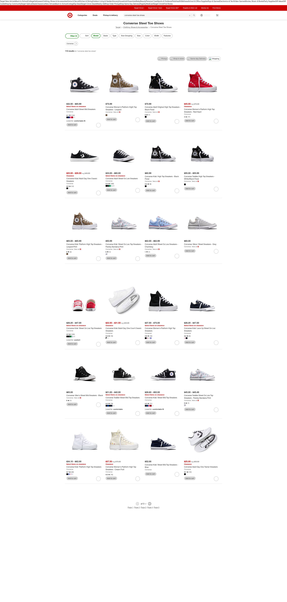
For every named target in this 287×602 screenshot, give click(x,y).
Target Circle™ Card (155, 8)
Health (178, 1)
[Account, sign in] (206, 15)
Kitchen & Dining (85, 1)
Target (118, 27)
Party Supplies (269, 1)
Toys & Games (213, 1)
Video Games (239, 1)
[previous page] (137, 504)
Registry (143, 4)
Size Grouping (126, 36)
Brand (95, 36)
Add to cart (72, 125)
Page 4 (150, 507)
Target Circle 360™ (172, 8)
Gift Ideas (279, 1)
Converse (69, 112)
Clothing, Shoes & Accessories (55, 1)
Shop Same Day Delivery (130, 4)
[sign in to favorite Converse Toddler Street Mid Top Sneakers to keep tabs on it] (137, 413)
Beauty (143, 1)
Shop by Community (13, 4)
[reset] (190, 15)
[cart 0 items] (217, 15)
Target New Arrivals (7, 1)
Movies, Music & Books (254, 1)
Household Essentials (127, 1)
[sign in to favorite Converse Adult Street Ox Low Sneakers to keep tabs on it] (137, 190)
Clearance (41, 4)
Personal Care (151, 1)
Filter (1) (73, 36)
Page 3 (143, 507)
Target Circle (158, 4)
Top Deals (77, 4)
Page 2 (137, 507)
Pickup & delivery (110, 15)
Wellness (184, 1)
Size (138, 36)
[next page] (149, 504)
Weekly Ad (100, 4)
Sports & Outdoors (164, 1)
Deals (34, 4)
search (194, 15)
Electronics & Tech (226, 1)
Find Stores (168, 4)
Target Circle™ (139, 8)
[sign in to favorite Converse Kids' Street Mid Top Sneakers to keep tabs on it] (177, 413)
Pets (174, 1)
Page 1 (130, 507)
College (31, 1)
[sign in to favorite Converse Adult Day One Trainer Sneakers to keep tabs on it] (216, 478)
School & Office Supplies (198, 1)
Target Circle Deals (88, 4)
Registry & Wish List (190, 8)
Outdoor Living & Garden (102, 1)
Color (147, 36)
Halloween (38, 1)
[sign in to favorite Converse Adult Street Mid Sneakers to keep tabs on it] (98, 125)
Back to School (21, 1)
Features (167, 36)
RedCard (149, 4)
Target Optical (26, 4)
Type (114, 36)
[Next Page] (220, 36)
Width (156, 36)
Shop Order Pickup (112, 4)
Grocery (115, 1)
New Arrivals (50, 4)
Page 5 (156, 507)
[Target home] (70, 15)
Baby (138, 1)
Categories (82, 15)
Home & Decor (73, 1)
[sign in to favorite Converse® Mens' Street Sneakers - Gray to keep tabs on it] (216, 251)
